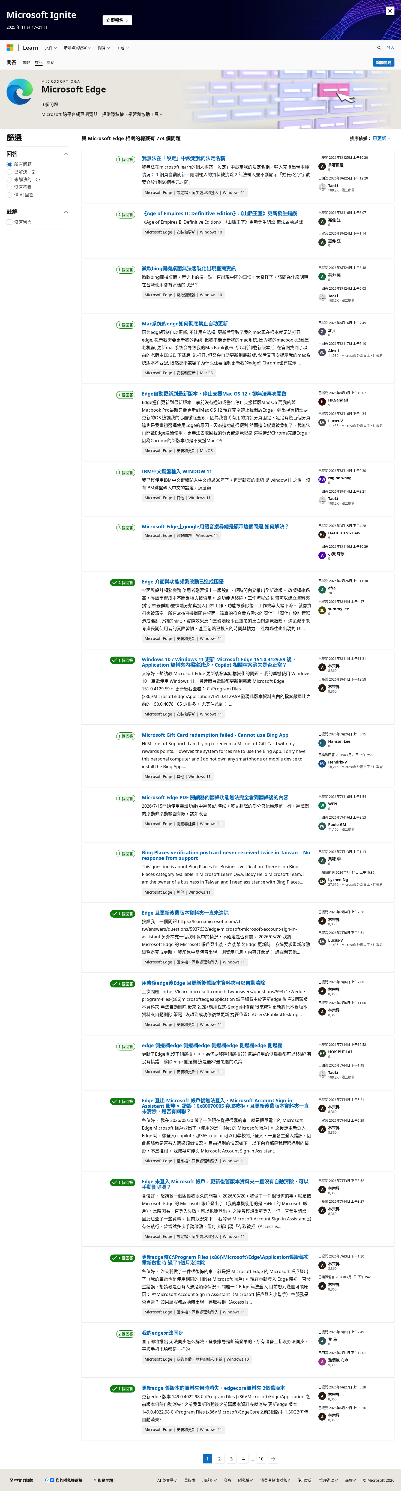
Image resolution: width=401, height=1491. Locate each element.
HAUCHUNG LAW (344, 532)
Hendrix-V (337, 762)
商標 (349, 1480)
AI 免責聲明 (167, 1480)
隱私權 (244, 1480)
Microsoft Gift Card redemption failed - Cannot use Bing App (215, 735)
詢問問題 (383, 62)
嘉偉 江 (334, 220)
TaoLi (333, 185)
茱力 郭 (334, 275)
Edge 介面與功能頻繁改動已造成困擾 (183, 581)
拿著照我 (335, 164)
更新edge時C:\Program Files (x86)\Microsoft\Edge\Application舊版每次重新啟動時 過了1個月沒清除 (225, 1260)
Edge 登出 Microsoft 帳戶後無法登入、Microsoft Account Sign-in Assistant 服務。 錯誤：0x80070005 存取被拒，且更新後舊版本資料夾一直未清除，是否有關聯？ (225, 1106)
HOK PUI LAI (340, 1051)
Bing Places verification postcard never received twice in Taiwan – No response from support (226, 855)
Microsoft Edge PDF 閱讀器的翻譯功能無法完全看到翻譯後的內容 (215, 797)
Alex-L (334, 350)
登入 (390, 47)
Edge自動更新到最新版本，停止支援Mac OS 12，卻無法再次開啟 (214, 393)
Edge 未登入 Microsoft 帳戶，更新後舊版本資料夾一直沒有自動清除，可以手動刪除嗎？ (225, 1184)
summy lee (338, 608)
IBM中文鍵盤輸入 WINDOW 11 (177, 471)
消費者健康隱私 (273, 1480)
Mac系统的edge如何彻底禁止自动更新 (185, 323)
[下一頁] (273, 1459)
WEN (332, 803)
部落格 (208, 1480)
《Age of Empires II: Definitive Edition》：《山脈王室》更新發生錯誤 (219, 213)
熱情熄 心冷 (338, 1360)
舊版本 (190, 1480)
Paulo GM (337, 824)
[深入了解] (33, 171)
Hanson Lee (339, 741)
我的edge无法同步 (162, 1333)
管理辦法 (326, 1480)
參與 (228, 1480)
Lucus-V (335, 420)
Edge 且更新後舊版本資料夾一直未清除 (185, 912)
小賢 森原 (336, 553)
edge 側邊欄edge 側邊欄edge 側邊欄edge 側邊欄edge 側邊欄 (212, 1045)
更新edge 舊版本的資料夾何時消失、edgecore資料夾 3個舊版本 (213, 1388)
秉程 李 (334, 858)
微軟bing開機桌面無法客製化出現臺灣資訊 (189, 268)
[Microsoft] (10, 47)
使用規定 (305, 1480)
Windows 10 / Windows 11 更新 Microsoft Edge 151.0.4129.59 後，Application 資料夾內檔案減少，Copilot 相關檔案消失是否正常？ (219, 662)
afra (332, 588)
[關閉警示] (390, 11)
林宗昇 (334, 665)
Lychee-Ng (338, 879)
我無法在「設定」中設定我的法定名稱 (183, 158)
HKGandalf (338, 400)
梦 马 (332, 1339)
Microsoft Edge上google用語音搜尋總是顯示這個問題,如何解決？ (215, 526)
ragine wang (340, 477)
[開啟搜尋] (379, 48)
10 (261, 1459)
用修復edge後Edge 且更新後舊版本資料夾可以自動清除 (203, 983)
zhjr (331, 330)
